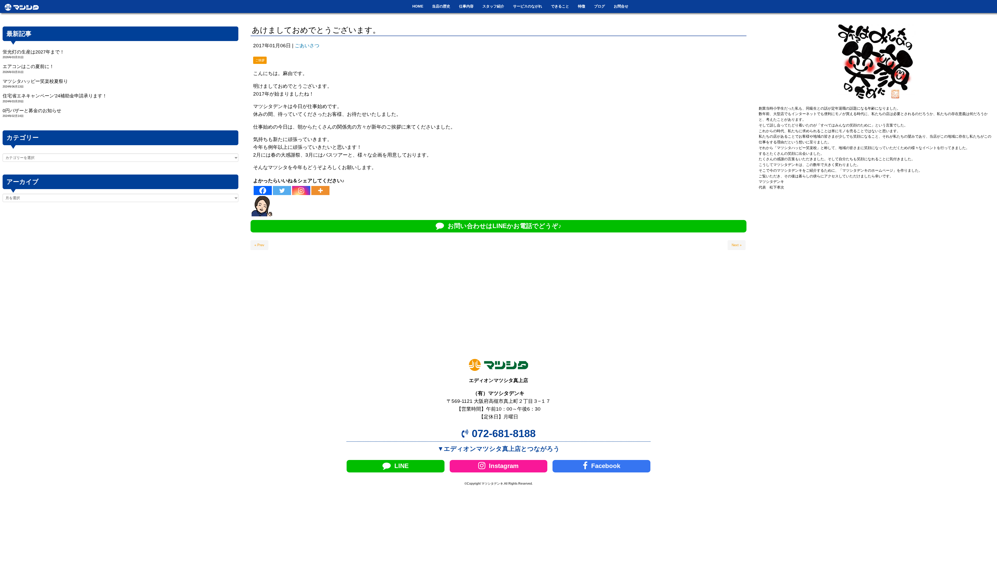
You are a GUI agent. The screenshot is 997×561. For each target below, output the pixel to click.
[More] (320, 190)
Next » (737, 245)
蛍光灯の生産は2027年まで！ (33, 52)
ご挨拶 (260, 60)
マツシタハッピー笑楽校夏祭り (35, 81)
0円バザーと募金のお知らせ (32, 110)
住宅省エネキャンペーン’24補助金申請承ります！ (55, 95)
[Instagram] (301, 190)
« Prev (259, 245)
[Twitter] (282, 190)
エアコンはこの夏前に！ (28, 66)
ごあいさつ (307, 45)
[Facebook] (263, 190)
